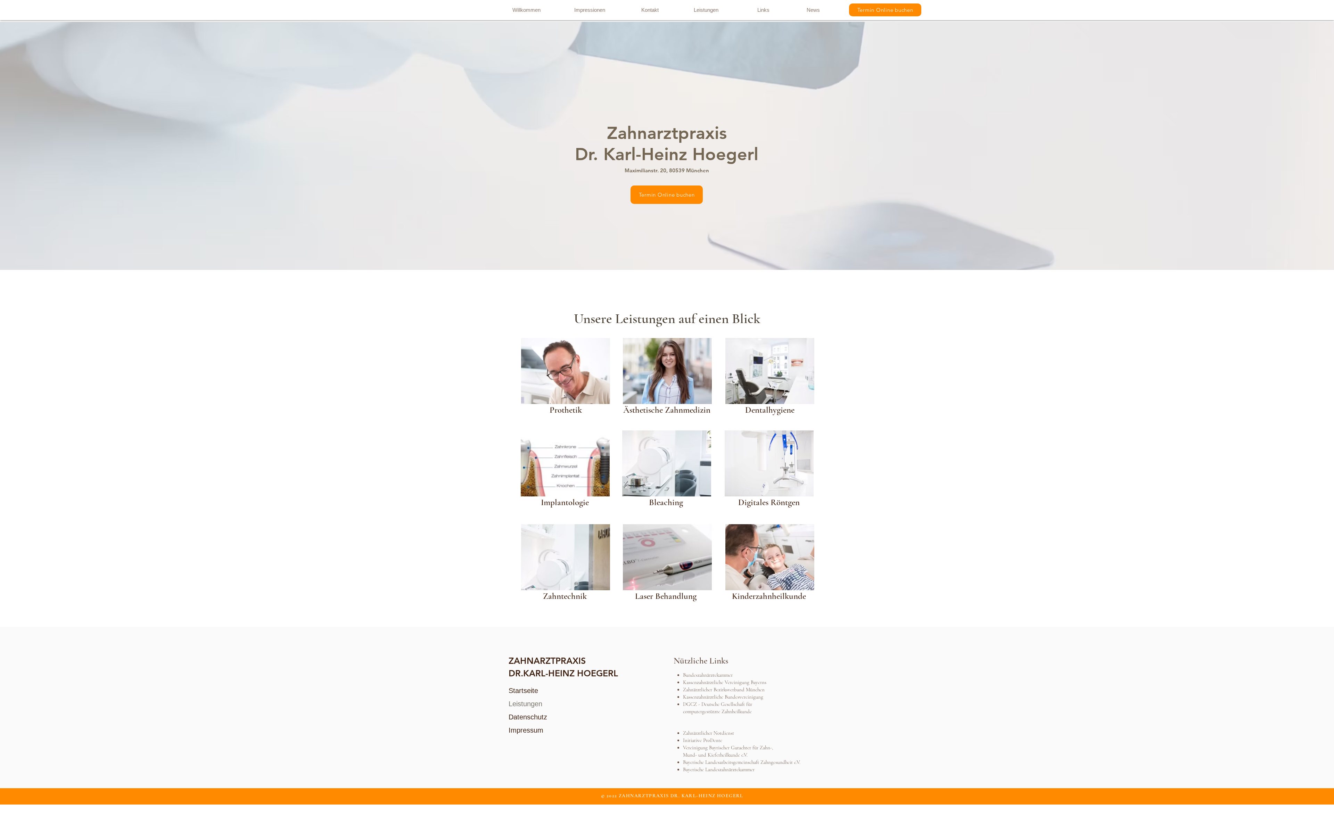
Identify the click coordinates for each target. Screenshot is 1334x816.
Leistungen (525, 704)
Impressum (526, 730)
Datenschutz (528, 717)
